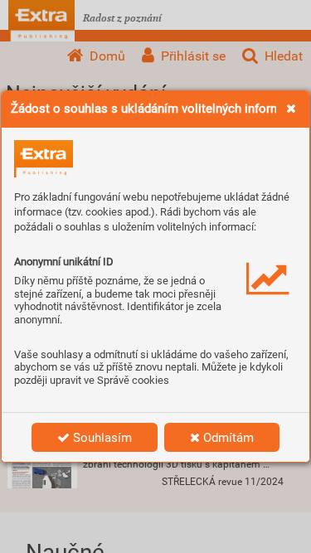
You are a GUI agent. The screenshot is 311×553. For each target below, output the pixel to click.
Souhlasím (101, 437)
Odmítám (227, 437)
